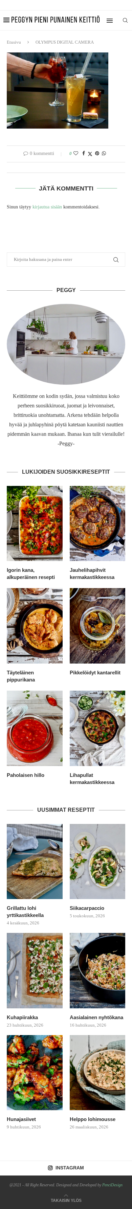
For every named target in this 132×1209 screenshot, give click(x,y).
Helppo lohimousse (92, 1119)
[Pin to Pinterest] (97, 153)
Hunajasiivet (21, 1119)
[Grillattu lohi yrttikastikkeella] (35, 861)
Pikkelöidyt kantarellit (95, 672)
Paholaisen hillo (25, 775)
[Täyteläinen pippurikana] (35, 626)
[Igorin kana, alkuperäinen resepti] (35, 523)
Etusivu (14, 42)
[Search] (125, 20)
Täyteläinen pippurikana (21, 676)
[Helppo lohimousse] (98, 1073)
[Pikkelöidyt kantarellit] (98, 626)
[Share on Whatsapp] (104, 153)
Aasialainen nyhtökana (96, 1017)
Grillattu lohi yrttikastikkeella (25, 911)
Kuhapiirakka (22, 1017)
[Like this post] (75, 153)
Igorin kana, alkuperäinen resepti (31, 573)
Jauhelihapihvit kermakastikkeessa (92, 573)
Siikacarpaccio (87, 908)
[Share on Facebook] (83, 153)
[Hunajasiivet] (35, 1073)
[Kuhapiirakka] (35, 970)
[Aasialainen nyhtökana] (98, 970)
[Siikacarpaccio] (98, 861)
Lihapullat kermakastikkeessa (92, 778)
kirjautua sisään (47, 206)
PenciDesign (112, 1185)
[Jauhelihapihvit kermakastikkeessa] (98, 523)
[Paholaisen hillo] (35, 728)
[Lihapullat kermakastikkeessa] (98, 728)
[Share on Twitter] (90, 154)
